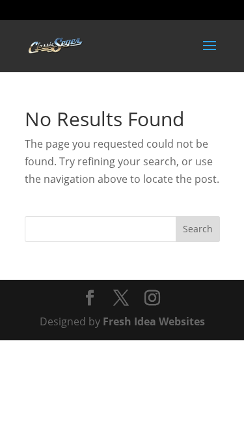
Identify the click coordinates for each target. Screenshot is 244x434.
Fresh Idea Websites (154, 321)
